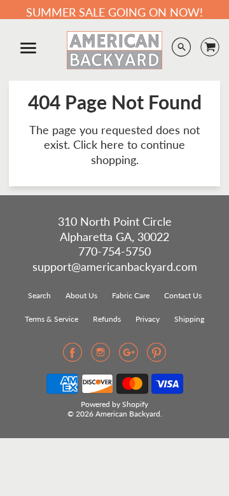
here (112, 144)
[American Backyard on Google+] (128, 356)
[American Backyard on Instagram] (100, 356)
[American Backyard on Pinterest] (156, 356)
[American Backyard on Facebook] (72, 356)
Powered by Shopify (114, 404)
